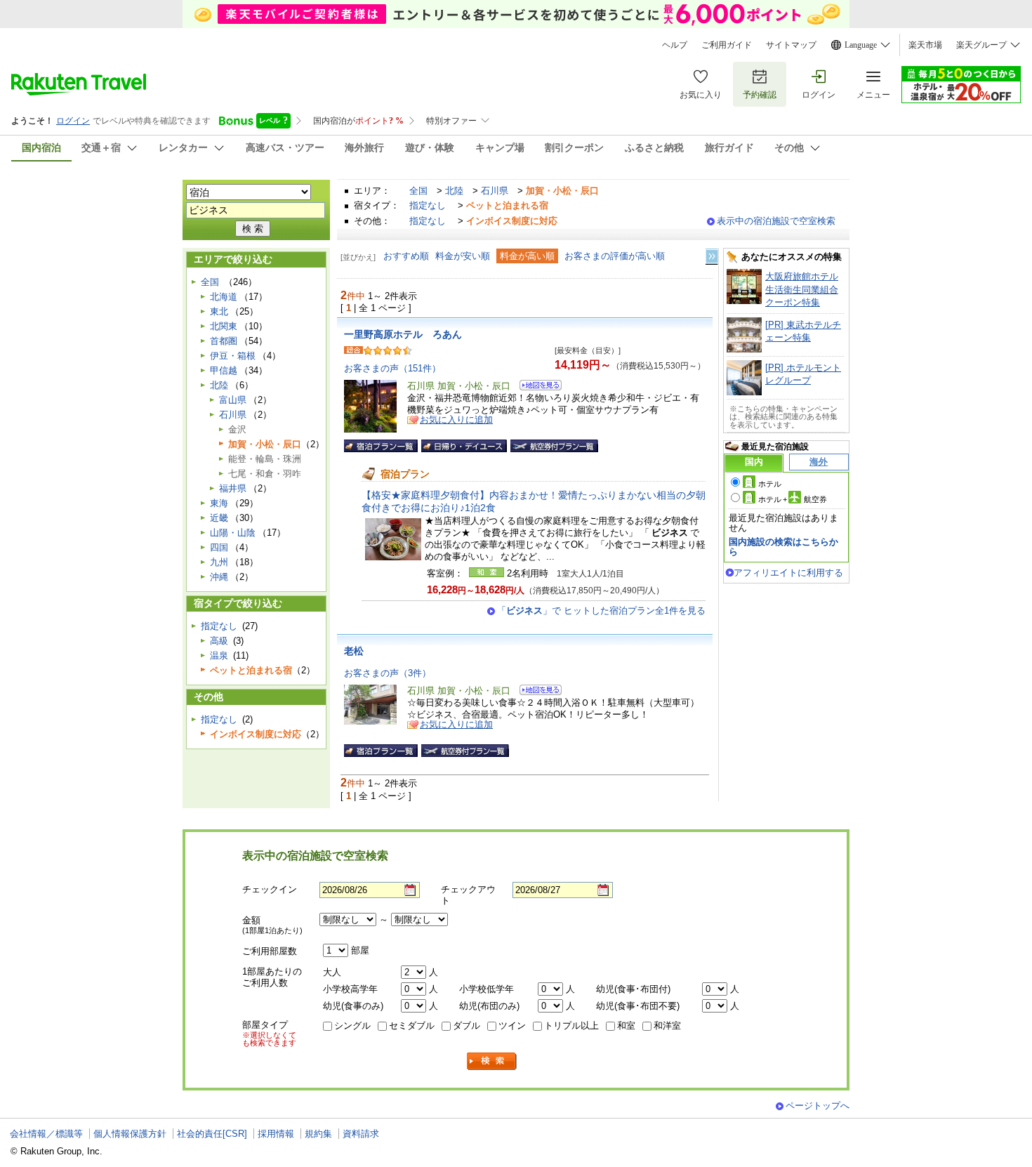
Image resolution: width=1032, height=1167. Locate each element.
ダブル (466, 1025)
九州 (219, 562)
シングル (352, 1025)
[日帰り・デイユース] (464, 446)
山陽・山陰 (233, 532)
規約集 (318, 1133)
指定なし (427, 205)
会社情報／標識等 (46, 1133)
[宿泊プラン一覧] (381, 446)
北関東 (223, 326)
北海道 (223, 296)
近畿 (219, 518)
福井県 (232, 488)
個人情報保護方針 (129, 1133)
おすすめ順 (406, 256)
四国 (219, 547)
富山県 (232, 400)
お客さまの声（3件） (387, 673)
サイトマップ (791, 45)
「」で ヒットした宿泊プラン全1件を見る (601, 610)
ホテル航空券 (792, 499)
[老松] (536, 692)
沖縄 (219, 577)
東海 (219, 503)
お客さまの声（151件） (392, 368)
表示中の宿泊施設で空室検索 (776, 221)
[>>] (713, 256)
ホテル (769, 484)
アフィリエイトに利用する (788, 572)
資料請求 (361, 1133)
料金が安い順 (462, 256)
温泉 (219, 655)
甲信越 (223, 370)
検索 (492, 1061)
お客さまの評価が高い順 (614, 256)
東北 (219, 311)
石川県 (494, 190)
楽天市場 (925, 45)
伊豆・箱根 (233, 355)
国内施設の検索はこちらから (783, 546)
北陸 (454, 190)
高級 (219, 640)
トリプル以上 (571, 1025)
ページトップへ (817, 1105)
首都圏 (223, 341)
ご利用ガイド (726, 45)
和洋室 (667, 1025)
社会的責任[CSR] (212, 1133)
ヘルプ (674, 45)
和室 (626, 1025)
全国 (418, 190)
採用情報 (276, 1133)
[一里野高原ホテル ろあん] (536, 387)
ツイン (512, 1025)
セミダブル (412, 1025)
